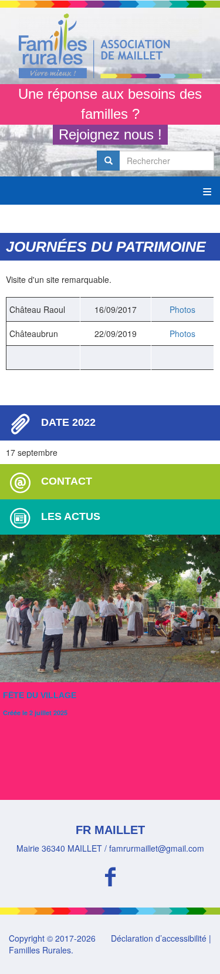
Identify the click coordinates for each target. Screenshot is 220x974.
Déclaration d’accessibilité (159, 938)
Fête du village (39, 695)
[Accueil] (110, 46)
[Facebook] (109, 875)
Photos (182, 309)
